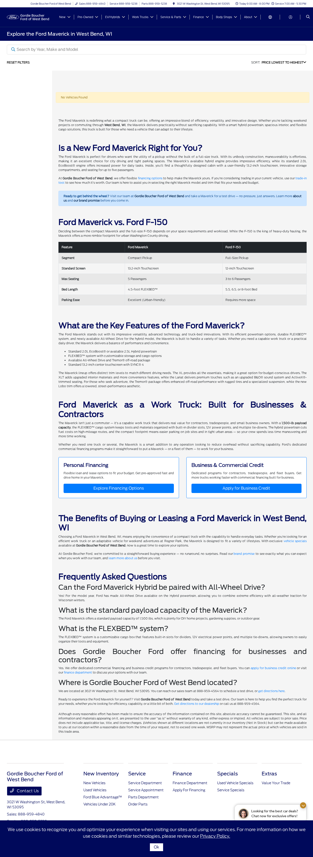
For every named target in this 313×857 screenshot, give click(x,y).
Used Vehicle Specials (235, 783)
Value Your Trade (276, 783)
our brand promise (87, 200)
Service (137, 774)
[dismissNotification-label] (303, 805)
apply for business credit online (273, 668)
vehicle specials (295, 541)
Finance (182, 774)
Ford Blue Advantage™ (102, 797)
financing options (150, 178)
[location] (174, 3)
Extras (269, 774)
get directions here (271, 691)
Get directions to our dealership (196, 704)
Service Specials (230, 790)
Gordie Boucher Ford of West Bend (159, 196)
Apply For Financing (189, 790)
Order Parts (137, 804)
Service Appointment (146, 790)
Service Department (145, 783)
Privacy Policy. (215, 836)
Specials (227, 774)
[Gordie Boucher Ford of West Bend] (29, 16)
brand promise (244, 554)
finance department (78, 672)
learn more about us (123, 558)
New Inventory (101, 774)
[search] (308, 17)
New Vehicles (94, 783)
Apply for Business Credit (246, 488)
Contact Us (27, 791)
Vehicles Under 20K (99, 804)
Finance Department (190, 783)
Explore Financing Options (118, 488)
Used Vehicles (94, 790)
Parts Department (143, 797)
